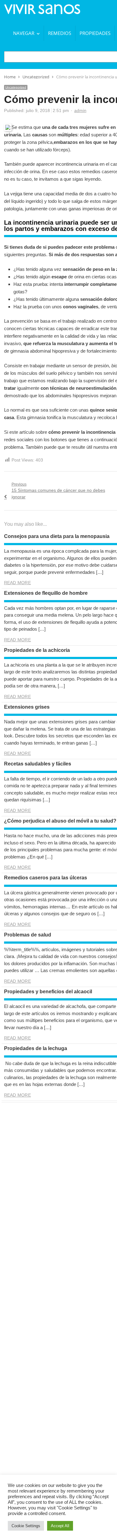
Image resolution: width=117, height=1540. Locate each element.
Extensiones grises (27, 707)
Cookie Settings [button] (26, 1525)
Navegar (23, 33)
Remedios (59, 33)
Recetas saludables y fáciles (37, 763)
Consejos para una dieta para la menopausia (57, 536)
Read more (17, 582)
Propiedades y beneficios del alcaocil (48, 991)
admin (80, 110)
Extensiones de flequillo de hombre (46, 593)
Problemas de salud (27, 934)
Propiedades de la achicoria (37, 650)
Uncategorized (15, 87)
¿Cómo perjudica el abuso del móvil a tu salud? (60, 821)
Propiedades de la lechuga (35, 1048)
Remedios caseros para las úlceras (45, 877)
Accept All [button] (60, 1525)
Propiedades (95, 33)
